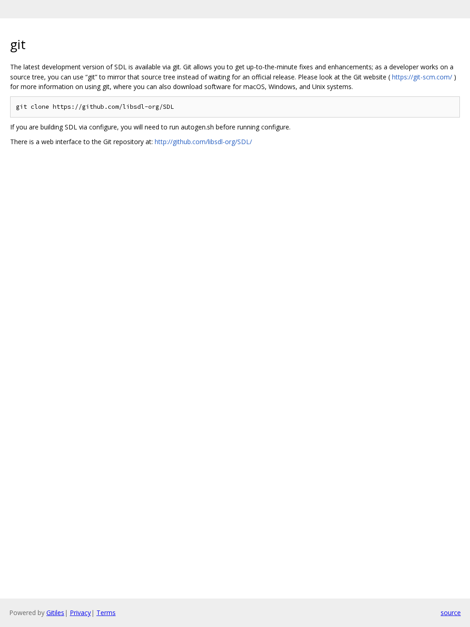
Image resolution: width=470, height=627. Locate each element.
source (451, 612)
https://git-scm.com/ (422, 77)
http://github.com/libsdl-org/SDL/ (203, 141)
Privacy (80, 612)
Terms (106, 612)
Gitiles (55, 612)
